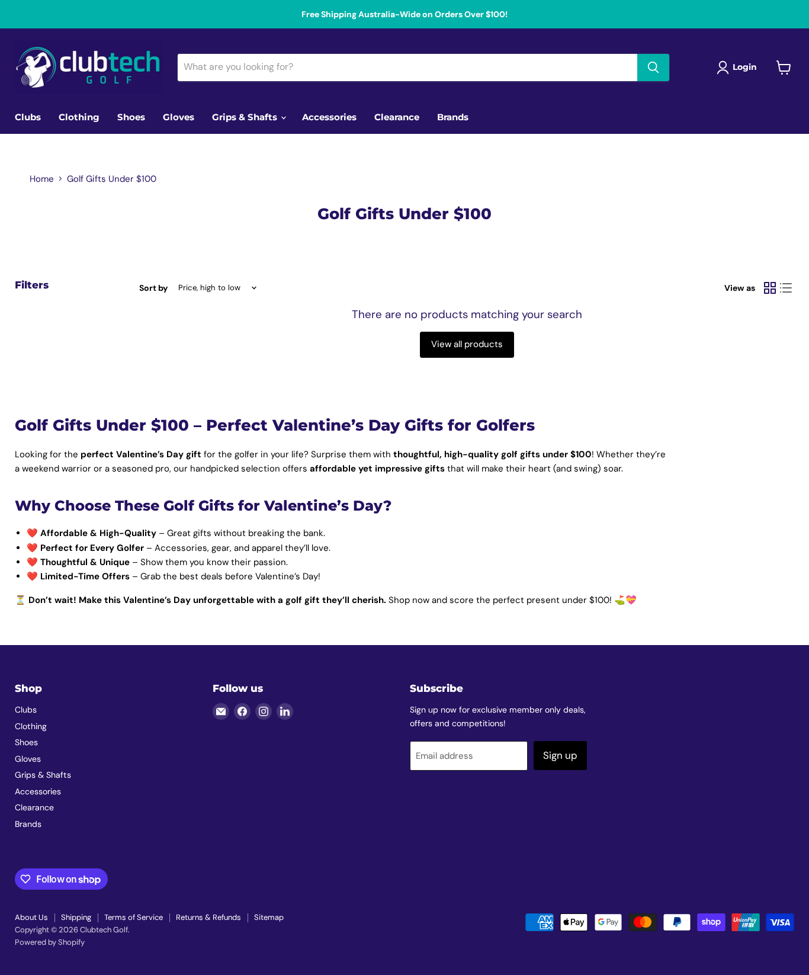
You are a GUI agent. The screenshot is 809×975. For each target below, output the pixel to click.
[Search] (653, 67)
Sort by (153, 288)
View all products (467, 344)
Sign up (560, 755)
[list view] (786, 288)
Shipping (76, 917)
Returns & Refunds (208, 917)
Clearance (396, 117)
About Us (31, 917)
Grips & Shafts (246, 117)
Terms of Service (133, 917)
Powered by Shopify (50, 942)
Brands (452, 117)
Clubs (28, 117)
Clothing (79, 117)
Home (42, 179)
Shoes (131, 117)
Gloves (178, 117)
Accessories (329, 117)
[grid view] (770, 288)
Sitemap (269, 917)
